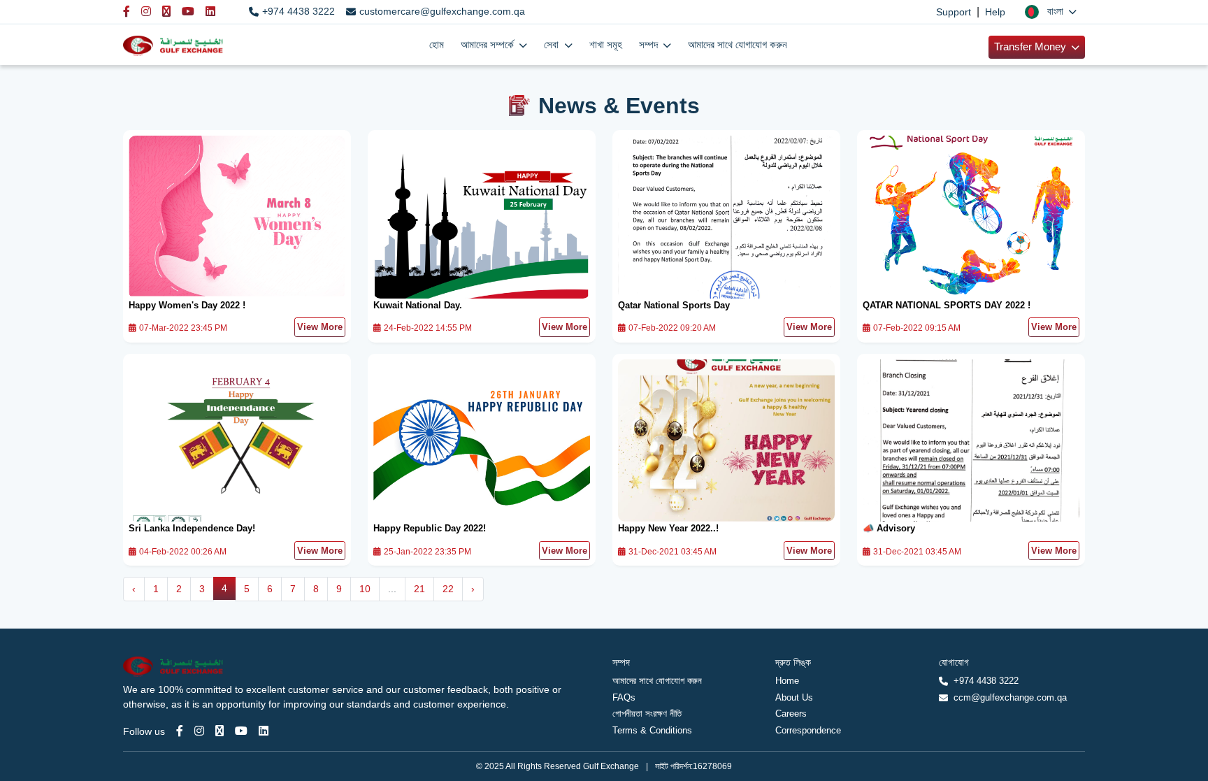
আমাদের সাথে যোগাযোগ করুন (737, 44)
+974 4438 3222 (298, 11)
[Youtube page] (241, 731)
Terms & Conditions (652, 730)
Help (995, 11)
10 (365, 588)
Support (953, 11)
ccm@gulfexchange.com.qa (1010, 697)
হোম (436, 44)
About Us (794, 697)
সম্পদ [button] (650, 44)
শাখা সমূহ (605, 44)
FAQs (623, 697)
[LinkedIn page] (263, 731)
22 (448, 588)
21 (419, 588)
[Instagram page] (199, 731)
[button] (1050, 11)
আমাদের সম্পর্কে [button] (489, 44)
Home (787, 680)
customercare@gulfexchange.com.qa (442, 11)
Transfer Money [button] (1031, 46)
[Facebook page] (179, 731)
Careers (791, 713)
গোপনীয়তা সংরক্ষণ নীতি (647, 713)
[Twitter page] (219, 731)
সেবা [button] (552, 44)
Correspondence (808, 730)
